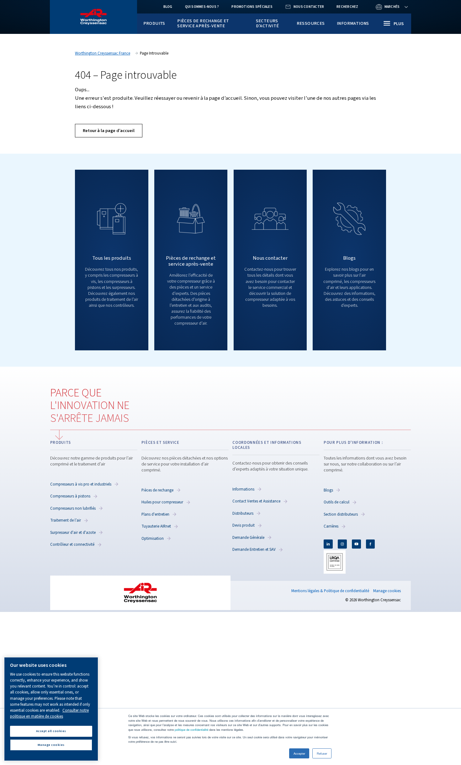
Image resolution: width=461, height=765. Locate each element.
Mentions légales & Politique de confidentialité (330, 590)
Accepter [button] (299, 753)
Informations (353, 23)
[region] (51, 709)
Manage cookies (387, 591)
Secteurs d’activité (267, 23)
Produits (154, 23)
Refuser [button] (322, 753)
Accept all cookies (51, 731)
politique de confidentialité (191, 729)
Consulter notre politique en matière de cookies (49, 713)
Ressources (311, 23)
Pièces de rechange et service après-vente (203, 23)
